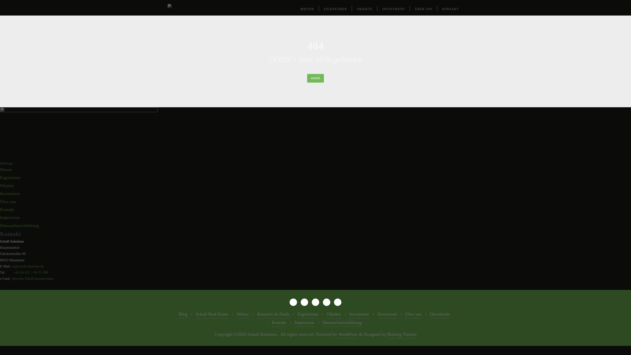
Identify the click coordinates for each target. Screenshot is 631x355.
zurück (315, 78)
